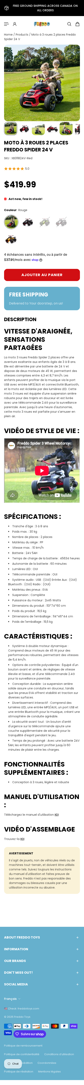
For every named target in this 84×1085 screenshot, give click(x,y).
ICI (57, 815)
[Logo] (42, 24)
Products (22, 35)
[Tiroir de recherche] (69, 24)
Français (10, 999)
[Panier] (77, 24)
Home (8, 35)
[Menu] (6, 24)
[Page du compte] (15, 24)
